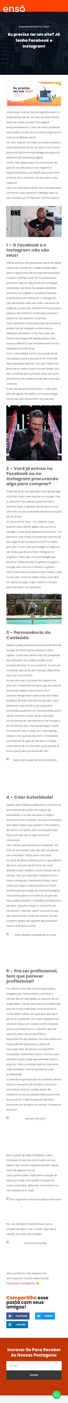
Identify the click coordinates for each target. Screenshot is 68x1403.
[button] (18, 1316)
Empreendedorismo (30, 26)
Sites (46, 26)
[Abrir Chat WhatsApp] (56, 1394)
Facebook (12, 1283)
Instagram (28, 1283)
